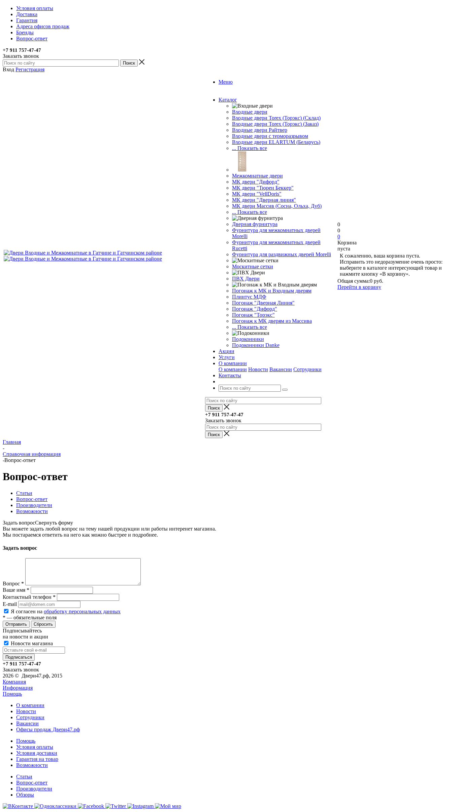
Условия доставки (36, 753)
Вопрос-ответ (31, 782)
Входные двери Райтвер (259, 130)
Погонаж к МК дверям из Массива (272, 321)
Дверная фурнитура (254, 224)
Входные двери (249, 112)
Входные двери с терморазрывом (270, 136)
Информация (18, 688)
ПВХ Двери (246, 278)
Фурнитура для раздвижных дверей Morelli (281, 254)
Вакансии (280, 369)
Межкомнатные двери (257, 176)
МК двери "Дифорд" (256, 182)
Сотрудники (307, 369)
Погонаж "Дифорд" (254, 309)
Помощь (12, 694)
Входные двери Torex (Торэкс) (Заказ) (275, 124)
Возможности (32, 765)
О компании (233, 369)
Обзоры (25, 795)
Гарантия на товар (37, 759)
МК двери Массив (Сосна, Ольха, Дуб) (277, 206)
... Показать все (249, 148)
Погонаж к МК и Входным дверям (271, 291)
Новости (258, 369)
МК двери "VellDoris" (257, 194)
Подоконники (248, 339)
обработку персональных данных (82, 611)
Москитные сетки (252, 266)
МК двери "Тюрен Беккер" (263, 188)
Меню (226, 82)
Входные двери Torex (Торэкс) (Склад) (276, 118)
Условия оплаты (34, 747)
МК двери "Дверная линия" (264, 200)
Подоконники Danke (256, 345)
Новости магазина (31, 643)
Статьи (24, 776)
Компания (14, 682)
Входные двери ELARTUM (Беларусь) (276, 142)
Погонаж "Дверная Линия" (263, 303)
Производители (34, 788)
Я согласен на (66, 611)
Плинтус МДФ (249, 297)
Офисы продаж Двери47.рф (48, 729)
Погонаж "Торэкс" (253, 315)
